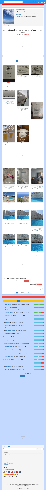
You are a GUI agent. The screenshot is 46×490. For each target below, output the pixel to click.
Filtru (6, 56)
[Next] (31, 61)
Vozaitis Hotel (8, 336)
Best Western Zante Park (10, 343)
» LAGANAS (26, 5)
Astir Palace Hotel (9, 312)
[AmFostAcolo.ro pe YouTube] (12, 471)
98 (24, 61)
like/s (8, 82)
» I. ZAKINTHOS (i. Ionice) (17, 5)
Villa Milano (7, 322)
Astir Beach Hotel (9, 356)
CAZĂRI (18, 300)
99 (26, 61)
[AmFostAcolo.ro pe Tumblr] (20, 471)
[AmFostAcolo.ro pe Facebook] (9, 471)
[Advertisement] (37, 94)
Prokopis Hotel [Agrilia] (10, 330)
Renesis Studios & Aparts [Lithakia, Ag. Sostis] (15, 325)
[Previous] (15, 61)
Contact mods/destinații (8, 457)
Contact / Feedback (7, 454)
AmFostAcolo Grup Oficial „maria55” (10, 474)
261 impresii (19, 16)
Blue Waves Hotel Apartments (11, 349)
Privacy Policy (6, 464)
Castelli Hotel (8, 363)
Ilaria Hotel (7, 333)
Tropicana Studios (9, 369)
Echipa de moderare (8, 455)
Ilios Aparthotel (8, 366)
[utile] (31, 2)
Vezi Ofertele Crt (38, 284)
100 (28, 61)
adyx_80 (8, 86)
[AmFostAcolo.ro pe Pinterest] (17, 471)
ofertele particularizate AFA (20, 297)
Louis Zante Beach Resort (10, 307)
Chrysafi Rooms (8, 319)
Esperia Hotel (8, 304)
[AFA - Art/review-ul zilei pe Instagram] (4, 471)
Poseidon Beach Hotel (10, 346)
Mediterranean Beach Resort (11, 353)
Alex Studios (7, 359)
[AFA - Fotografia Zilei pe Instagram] (6, 471)
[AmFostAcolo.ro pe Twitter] (15, 471)
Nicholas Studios (8, 315)
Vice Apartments (8, 340)
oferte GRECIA (34, 297)
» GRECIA (9, 5)
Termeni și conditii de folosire (9, 462)
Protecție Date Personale (8, 463)
